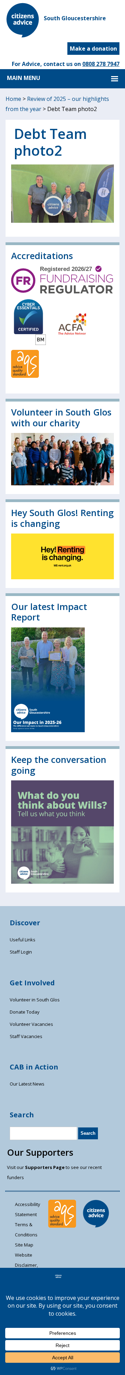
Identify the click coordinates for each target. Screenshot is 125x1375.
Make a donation (93, 48)
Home (13, 99)
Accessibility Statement (27, 1209)
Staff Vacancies (26, 1036)
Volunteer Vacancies (31, 1024)
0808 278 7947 (100, 64)
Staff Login (21, 952)
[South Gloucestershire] (23, 35)
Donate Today (25, 1012)
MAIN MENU (23, 78)
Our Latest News (27, 1084)
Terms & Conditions (26, 1229)
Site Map (24, 1245)
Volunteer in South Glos (35, 1000)
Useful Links (22, 939)
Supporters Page (45, 1167)
